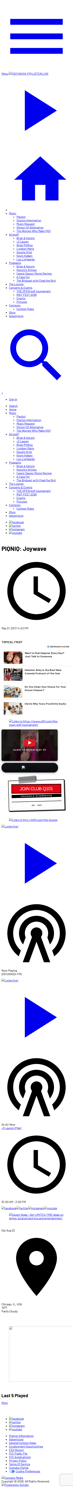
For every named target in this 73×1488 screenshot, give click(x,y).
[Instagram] (17, 529)
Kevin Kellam (24, 255)
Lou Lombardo (25, 259)
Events (20, 298)
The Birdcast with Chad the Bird (36, 280)
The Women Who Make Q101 (33, 231)
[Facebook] (16, 522)
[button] (36, 657)
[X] (15, 525)
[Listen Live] (36, 861)
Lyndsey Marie (25, 248)
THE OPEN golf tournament (33, 291)
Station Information (28, 220)
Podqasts (15, 263)
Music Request (25, 224)
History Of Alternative (29, 227)
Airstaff (14, 234)
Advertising (16, 316)
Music (12, 213)
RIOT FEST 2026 (26, 294)
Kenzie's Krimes (26, 270)
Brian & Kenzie (25, 238)
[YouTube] (15, 532)
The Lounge (16, 284)
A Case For (23, 277)
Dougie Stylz (24, 252)
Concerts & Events (20, 287)
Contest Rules (25, 309)
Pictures (21, 301)
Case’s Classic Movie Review (34, 273)
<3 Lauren (22, 241)
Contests (15, 305)
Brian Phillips (24, 245)
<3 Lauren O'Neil (11, 1128)
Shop (12, 312)
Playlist (21, 216)
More (4, 1402)
